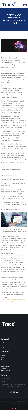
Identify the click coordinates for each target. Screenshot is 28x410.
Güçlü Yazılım (5, 366)
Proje (2, 358)
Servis (2, 360)
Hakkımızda (4, 343)
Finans (3, 364)
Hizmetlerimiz (5, 345)
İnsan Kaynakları (5, 370)
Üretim (3, 355)
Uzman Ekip (4, 368)
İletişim (3, 347)
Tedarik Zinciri (5, 362)
